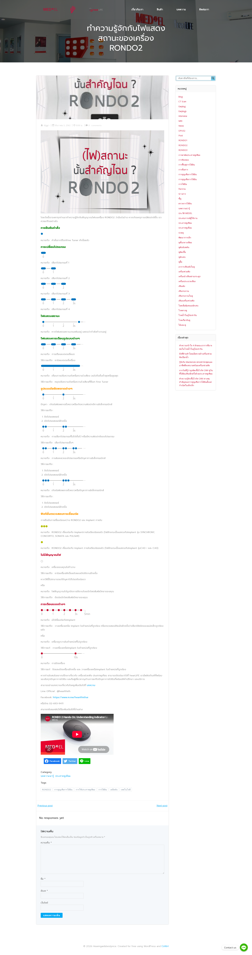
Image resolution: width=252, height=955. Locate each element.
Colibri (165, 946)
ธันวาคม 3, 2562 (62, 125)
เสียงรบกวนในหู (185, 295)
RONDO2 (46, 789)
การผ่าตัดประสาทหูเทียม (189, 155)
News (181, 125)
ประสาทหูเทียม (63, 776)
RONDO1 (182, 140)
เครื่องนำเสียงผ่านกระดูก (189, 276)
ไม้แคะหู (182, 325)
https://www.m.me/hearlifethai (70, 697)
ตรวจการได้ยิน (185, 203)
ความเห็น (46, 842)
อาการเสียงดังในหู (186, 266)
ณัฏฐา (46, 125)
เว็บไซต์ (44, 903)
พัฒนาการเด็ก (184, 237)
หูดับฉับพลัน (183, 247)
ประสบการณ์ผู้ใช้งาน (187, 218)
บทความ (181, 9)
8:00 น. (79, 125)
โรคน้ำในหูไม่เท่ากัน (187, 315)
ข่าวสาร (182, 193)
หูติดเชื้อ (182, 252)
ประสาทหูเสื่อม (185, 227)
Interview (182, 116)
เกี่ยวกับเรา (137, 9)
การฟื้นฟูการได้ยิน (186, 164)
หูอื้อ (180, 261)
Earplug (182, 106)
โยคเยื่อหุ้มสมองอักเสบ (188, 305)
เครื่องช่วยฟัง (184, 271)
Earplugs (182, 111)
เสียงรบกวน (183, 291)
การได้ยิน (102, 789)
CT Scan (182, 101)
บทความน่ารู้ (47, 776)
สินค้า (160, 9)
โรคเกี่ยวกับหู (184, 320)
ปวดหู (181, 232)
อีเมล (44, 891)
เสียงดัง (181, 286)
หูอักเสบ (182, 257)
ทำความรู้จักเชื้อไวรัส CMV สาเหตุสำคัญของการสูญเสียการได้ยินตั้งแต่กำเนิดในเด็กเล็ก (195, 382)
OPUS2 (181, 130)
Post (180, 135)
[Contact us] (244, 947)
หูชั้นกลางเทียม (185, 242)
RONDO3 (182, 150)
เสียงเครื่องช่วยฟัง (186, 300)
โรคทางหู (182, 310)
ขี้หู (179, 198)
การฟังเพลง (183, 159)
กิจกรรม (182, 189)
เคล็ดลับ (114, 789)
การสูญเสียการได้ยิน (63, 789)
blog (180, 96)
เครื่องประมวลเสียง (187, 281)
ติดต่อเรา (204, 9)
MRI (180, 121)
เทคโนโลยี (126, 789)
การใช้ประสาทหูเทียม (85, 789)
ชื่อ (43, 879)
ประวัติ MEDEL (185, 213)
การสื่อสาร (183, 169)
